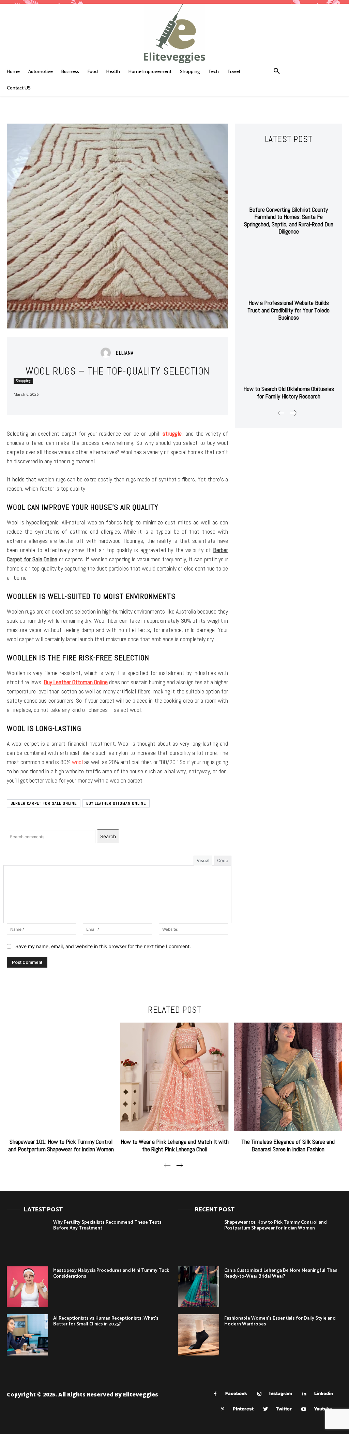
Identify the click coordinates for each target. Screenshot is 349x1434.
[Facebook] (215, 1394)
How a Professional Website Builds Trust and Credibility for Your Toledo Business (288, 310)
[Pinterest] (223, 1409)
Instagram (280, 1393)
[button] (277, 71)
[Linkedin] (304, 1394)
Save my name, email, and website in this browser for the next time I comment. (103, 946)
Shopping (23, 380)
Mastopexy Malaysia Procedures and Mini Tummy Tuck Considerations (111, 1273)
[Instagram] (259, 1394)
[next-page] (293, 413)
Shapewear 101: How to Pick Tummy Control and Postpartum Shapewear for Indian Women (61, 1145)
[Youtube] (304, 1409)
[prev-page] (281, 413)
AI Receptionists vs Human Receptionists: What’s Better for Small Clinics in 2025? (105, 1321)
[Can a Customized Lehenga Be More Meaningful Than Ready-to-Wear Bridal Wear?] (198, 1287)
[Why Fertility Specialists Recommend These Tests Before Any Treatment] (27, 1239)
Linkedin (323, 1393)
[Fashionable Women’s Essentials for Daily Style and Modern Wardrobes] (198, 1334)
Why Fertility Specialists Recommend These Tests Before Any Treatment (107, 1225)
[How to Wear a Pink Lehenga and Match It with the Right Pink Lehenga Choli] (174, 1077)
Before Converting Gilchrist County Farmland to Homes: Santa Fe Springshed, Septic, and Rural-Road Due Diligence (288, 221)
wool (77, 762)
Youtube (323, 1408)
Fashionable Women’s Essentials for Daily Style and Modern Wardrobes (280, 1321)
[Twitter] (266, 1409)
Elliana (125, 352)
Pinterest (243, 1408)
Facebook (236, 1393)
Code (222, 860)
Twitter (284, 1408)
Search (108, 836)
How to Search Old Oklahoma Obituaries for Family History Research (288, 392)
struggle (172, 433)
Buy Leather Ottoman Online (116, 803)
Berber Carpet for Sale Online (44, 803)
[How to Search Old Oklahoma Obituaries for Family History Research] (288, 355)
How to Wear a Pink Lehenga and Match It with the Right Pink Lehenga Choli (175, 1145)
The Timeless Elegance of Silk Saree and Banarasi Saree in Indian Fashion (288, 1145)
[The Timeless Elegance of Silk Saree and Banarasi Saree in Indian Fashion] (288, 1077)
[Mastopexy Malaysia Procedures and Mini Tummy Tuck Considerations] (27, 1287)
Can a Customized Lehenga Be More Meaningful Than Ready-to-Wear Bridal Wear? (280, 1273)
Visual (203, 860)
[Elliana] (107, 353)
